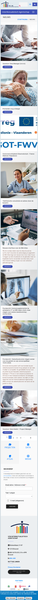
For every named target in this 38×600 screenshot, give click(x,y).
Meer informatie (10, 598)
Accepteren (20, 598)
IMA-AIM (12, 558)
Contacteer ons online (19, 572)
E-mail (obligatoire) (17, 500)
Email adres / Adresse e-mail (15, 485)
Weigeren (28, 598)
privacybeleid (7, 476)
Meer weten (8, 67)
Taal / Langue (10, 493)
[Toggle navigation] (33, 12)
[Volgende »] (31, 438)
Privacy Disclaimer (14, 567)
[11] (27, 438)
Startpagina (23, 19)
